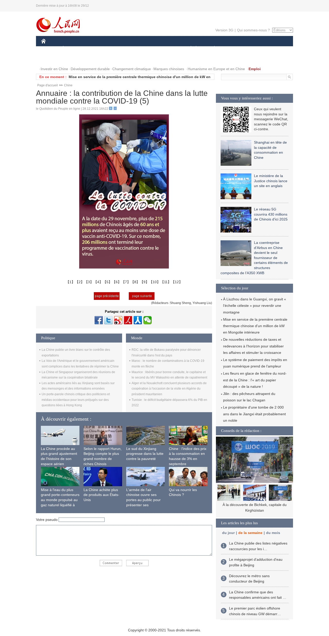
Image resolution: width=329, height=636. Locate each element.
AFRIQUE (118, 48)
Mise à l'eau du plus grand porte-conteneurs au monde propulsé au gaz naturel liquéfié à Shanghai (60, 500)
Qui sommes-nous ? (253, 30)
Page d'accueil (47, 85)
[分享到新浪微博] (118, 320)
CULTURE (165, 48)
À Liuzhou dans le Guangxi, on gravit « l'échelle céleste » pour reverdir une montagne (254, 305)
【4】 (98, 282)
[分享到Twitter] (108, 320)
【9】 (144, 282)
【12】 (176, 282)
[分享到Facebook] (99, 320)
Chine (68, 85)
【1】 (70, 282)
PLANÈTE (211, 48)
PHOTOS (74, 59)
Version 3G (224, 30)
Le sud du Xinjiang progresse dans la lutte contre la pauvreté (144, 454)
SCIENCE (141, 48)
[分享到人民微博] (128, 320)
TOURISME (255, 48)
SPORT (232, 48)
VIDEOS (95, 59)
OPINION (52, 59)
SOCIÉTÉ (188, 48)
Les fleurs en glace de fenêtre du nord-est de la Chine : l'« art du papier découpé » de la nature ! (255, 379)
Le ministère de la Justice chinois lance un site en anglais (270, 181)
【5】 (107, 282)
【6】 (116, 282)
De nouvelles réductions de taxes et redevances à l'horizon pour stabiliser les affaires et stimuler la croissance (253, 345)
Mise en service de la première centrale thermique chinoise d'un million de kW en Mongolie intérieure (255, 325)
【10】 (154, 282)
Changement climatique (131, 69)
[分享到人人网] (138, 320)
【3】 (89, 282)
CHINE (50, 48)
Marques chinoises (168, 69)
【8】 (135, 282)
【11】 (165, 282)
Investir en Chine (54, 69)
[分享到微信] (147, 320)
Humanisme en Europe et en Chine (216, 69)
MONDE (96, 48)
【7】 (126, 282)
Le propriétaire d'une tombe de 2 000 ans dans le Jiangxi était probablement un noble (254, 413)
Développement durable (90, 69)
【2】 (79, 282)
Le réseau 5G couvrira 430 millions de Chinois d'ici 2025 (271, 214)
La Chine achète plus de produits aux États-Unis (101, 495)
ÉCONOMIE (73, 48)
